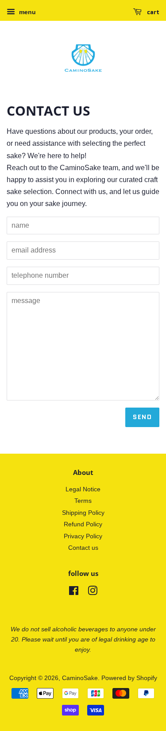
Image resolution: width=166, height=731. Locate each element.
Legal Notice (83, 489)
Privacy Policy (83, 536)
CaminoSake (80, 678)
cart (152, 12)
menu (26, 12)
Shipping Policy (83, 512)
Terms (83, 501)
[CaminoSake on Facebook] (74, 592)
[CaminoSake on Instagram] (92, 592)
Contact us (83, 547)
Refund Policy (83, 524)
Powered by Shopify (129, 678)
